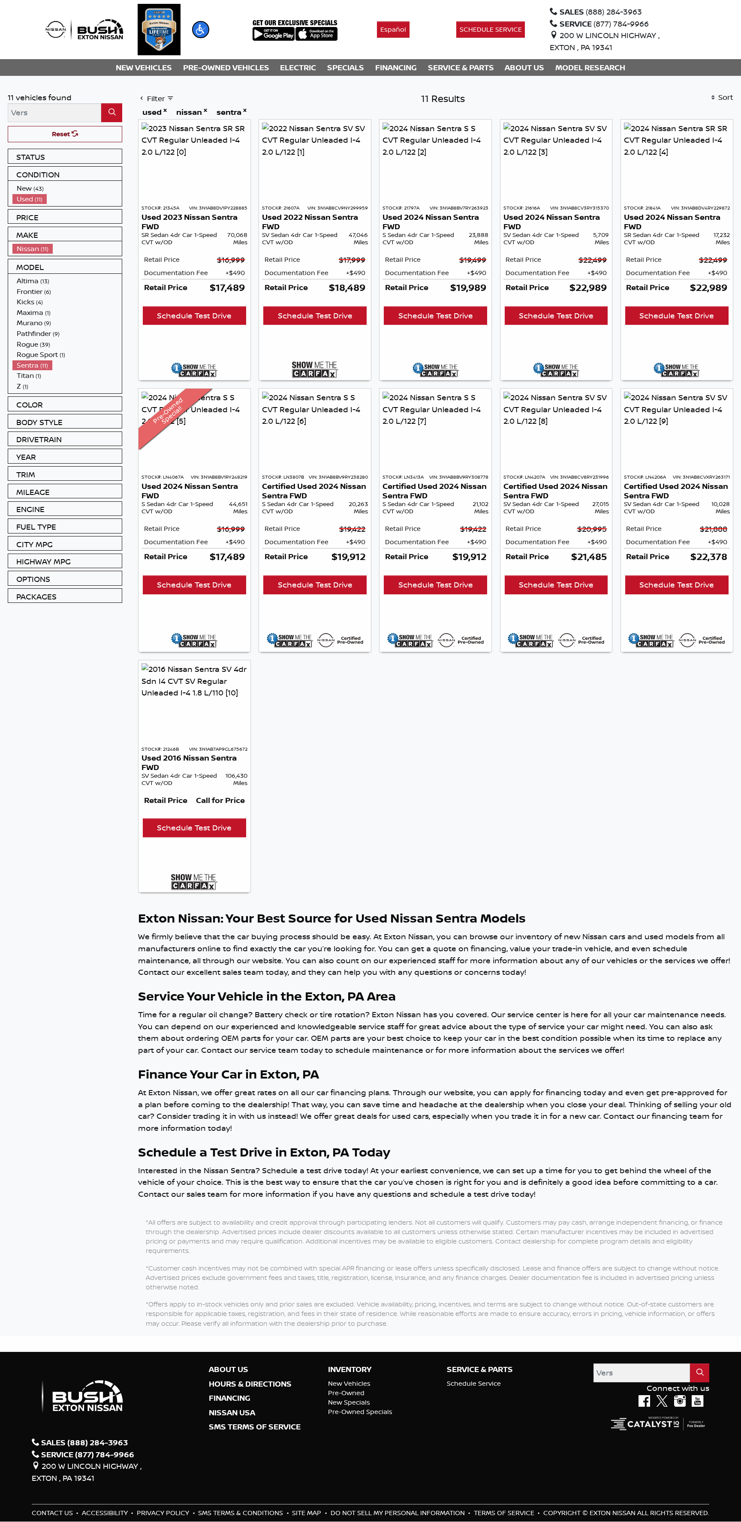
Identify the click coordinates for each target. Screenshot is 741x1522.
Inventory (349, 1369)
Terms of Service (505, 1512)
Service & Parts (480, 1369)
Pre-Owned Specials (360, 1411)
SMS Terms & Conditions (241, 1512)
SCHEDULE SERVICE (491, 29)
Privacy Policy (164, 1512)
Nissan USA (232, 1412)
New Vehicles (349, 1383)
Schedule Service (474, 1383)
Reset (62, 133)
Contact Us (53, 1512)
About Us (228, 1369)
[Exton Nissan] (84, 28)
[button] (200, 29)
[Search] (111, 112)
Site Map (307, 1512)
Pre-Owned (346, 1392)
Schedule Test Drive (194, 315)
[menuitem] (67, 188)
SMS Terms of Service (255, 1427)
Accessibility (106, 1512)
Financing (229, 1398)
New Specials (349, 1402)
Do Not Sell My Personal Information (399, 1512)
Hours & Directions (250, 1384)
